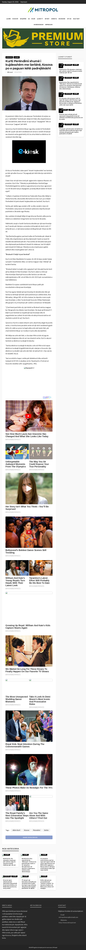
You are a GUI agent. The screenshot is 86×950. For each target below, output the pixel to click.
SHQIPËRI (23, 19)
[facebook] (82, 2)
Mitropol (10, 72)
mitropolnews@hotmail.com (68, 917)
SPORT (47, 19)
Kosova (26, 830)
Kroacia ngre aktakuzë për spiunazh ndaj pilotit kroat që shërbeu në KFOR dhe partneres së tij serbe (10, 884)
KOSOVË (15, 19)
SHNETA (54, 19)
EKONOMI (62, 19)
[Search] (82, 19)
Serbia (46, 830)
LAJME (8, 19)
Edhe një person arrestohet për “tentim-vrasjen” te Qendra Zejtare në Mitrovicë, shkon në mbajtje (47, 884)
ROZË (33, 19)
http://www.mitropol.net (67, 923)
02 (29, 19)
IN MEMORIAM (38, 24)
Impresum (23, 2)
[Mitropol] (43, 10)
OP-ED (69, 19)
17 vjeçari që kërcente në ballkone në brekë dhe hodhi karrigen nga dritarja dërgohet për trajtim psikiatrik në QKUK (29, 884)
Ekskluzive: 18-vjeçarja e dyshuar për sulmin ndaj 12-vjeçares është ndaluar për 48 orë (9, 862)
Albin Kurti (16, 830)
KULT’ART (76, 19)
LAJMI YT (40, 19)
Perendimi (36, 830)
